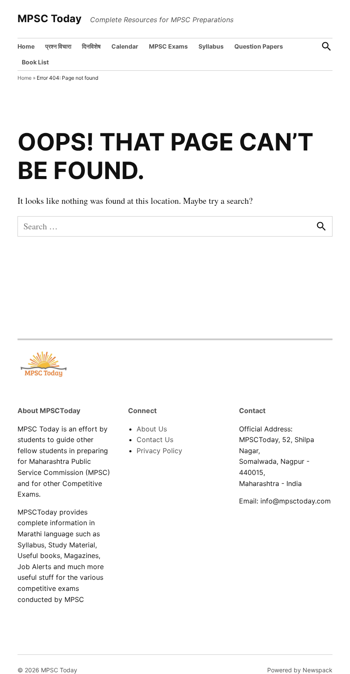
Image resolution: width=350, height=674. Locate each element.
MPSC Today (50, 18)
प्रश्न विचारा (58, 46)
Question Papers (258, 46)
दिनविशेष (91, 46)
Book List (35, 62)
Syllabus (211, 46)
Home (26, 46)
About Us (152, 429)
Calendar (124, 46)
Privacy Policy (159, 450)
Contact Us (155, 439)
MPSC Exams (168, 46)
